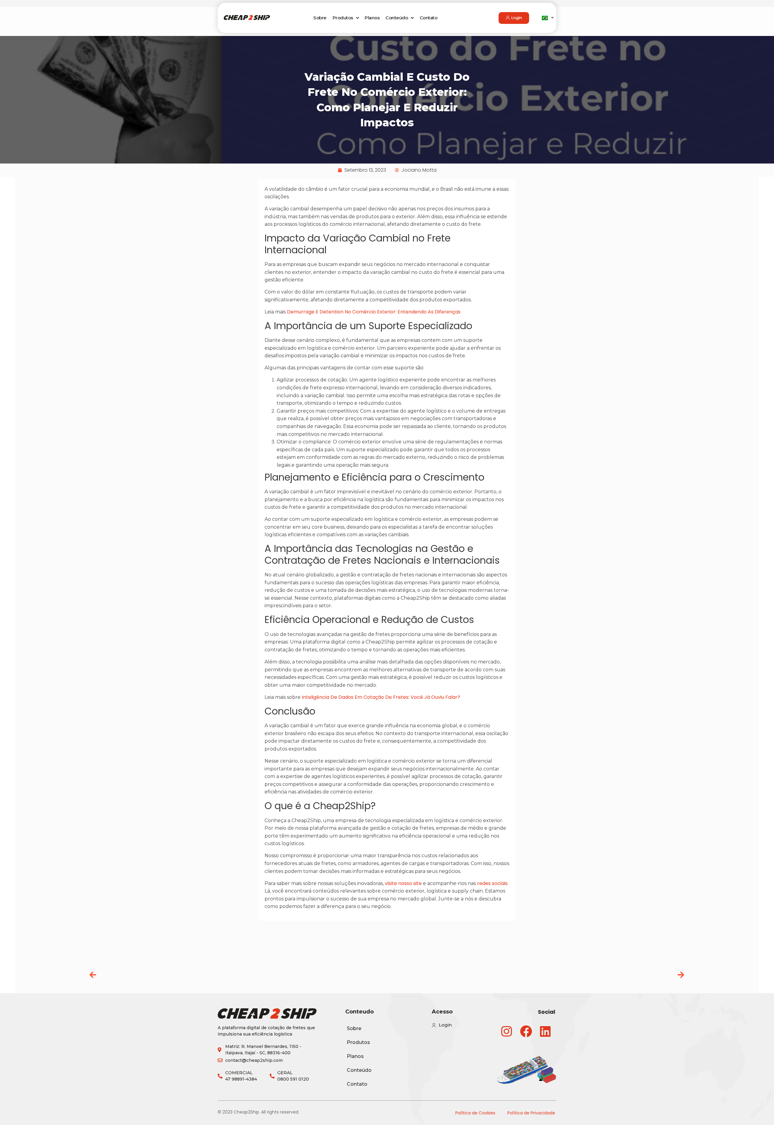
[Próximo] (536, 975)
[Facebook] (526, 1031)
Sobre (320, 18)
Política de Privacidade (531, 1113)
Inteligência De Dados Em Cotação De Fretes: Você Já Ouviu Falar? (381, 697)
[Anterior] (238, 975)
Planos (372, 18)
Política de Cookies (475, 1113)
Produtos (343, 18)
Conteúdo (396, 18)
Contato (428, 18)
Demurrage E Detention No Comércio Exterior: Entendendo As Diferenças (373, 311)
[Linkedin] (545, 1031)
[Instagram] (506, 1031)
